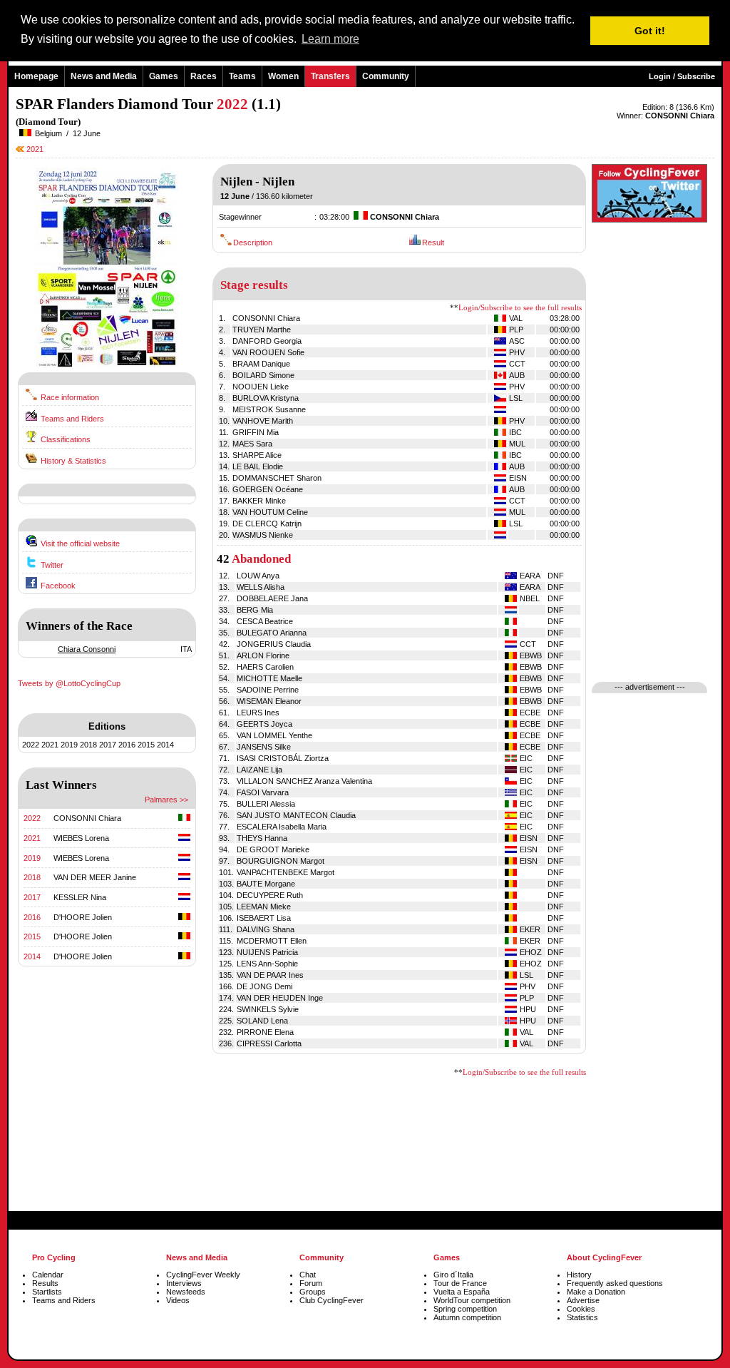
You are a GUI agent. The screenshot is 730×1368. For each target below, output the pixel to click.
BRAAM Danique (261, 363)
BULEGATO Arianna (272, 632)
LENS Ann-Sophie (267, 963)
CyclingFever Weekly (203, 1274)
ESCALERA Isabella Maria (282, 826)
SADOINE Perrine (268, 689)
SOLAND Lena (262, 1020)
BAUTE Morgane (266, 883)
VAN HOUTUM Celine (270, 512)
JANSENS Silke (264, 746)
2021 (33, 149)
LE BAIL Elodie (257, 466)
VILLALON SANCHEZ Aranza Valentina (304, 781)
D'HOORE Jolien (82, 917)
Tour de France (460, 1283)
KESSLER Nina (79, 897)
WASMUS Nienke (262, 535)
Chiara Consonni (86, 649)
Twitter (52, 565)
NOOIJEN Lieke (260, 386)
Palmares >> (166, 799)
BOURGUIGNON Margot (280, 861)
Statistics (582, 1317)
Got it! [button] (649, 30)
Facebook (58, 585)
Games (163, 76)
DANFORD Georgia (267, 341)
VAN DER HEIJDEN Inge (280, 998)
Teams (242, 76)
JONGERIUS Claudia (274, 644)
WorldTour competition (471, 1300)
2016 (126, 744)
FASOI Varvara (263, 792)
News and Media (104, 76)
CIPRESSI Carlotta (269, 1043)
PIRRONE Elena (265, 1032)
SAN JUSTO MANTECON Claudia (296, 815)
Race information (70, 397)
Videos (178, 1300)
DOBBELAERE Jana (272, 598)
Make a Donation (596, 1291)
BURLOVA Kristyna (265, 398)
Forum (310, 1283)
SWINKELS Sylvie (268, 1009)
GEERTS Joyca (264, 724)
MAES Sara (252, 443)
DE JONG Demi (264, 986)
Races (203, 76)
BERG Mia (255, 610)
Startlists (47, 1291)
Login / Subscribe (682, 76)
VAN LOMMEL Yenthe (274, 735)
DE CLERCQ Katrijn (267, 523)
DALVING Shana (265, 929)
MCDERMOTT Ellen (272, 940)
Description (252, 242)
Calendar (47, 1274)
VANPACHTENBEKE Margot (285, 872)
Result (433, 242)
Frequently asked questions (615, 1283)
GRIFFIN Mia (255, 432)
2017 (107, 744)
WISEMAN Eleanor (269, 701)
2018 (88, 744)
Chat (307, 1274)
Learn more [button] (330, 39)
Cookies (581, 1309)
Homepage (36, 76)
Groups (312, 1291)
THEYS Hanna (262, 838)
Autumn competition (467, 1317)
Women (283, 76)
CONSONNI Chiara (87, 818)
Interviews (184, 1283)
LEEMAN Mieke (264, 906)
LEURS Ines (258, 712)
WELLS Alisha (260, 587)
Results (45, 1283)
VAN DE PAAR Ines (270, 975)
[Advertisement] (107, 1104)
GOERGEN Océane (267, 489)
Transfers (330, 76)
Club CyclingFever (331, 1300)
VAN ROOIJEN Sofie (268, 352)
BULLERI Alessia (266, 804)
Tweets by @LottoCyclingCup (69, 683)
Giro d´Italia (453, 1274)
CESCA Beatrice (265, 621)
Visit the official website (80, 543)
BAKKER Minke (259, 500)
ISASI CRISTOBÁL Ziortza (283, 758)
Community (385, 76)
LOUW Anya (258, 575)
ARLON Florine (263, 655)
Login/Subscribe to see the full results (520, 308)
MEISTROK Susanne (269, 409)
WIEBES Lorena (81, 838)
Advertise (583, 1300)
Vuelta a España (461, 1291)
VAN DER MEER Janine (94, 877)
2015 (146, 744)
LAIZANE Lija (259, 769)
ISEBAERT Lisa (264, 918)
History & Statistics (73, 460)
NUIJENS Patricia (267, 952)
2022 (30, 744)
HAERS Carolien (265, 667)
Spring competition (465, 1309)
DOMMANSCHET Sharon (277, 478)
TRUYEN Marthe (261, 329)
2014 (165, 744)
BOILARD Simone (263, 375)
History (579, 1274)
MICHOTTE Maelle (269, 678)
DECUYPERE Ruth (270, 895)
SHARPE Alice (257, 455)
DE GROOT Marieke (273, 849)
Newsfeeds (185, 1291)
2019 (69, 744)
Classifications (66, 439)
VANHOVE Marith (262, 421)
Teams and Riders (72, 418)
